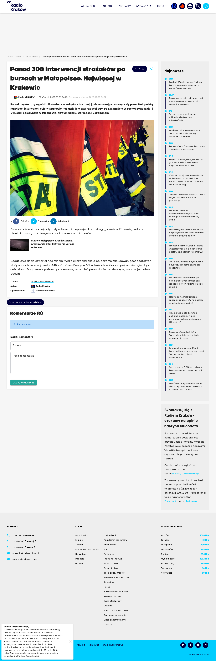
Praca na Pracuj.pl (113, 559)
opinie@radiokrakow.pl (185, 474)
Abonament (110, 545)
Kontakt (161, 6)
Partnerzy (109, 554)
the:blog (108, 606)
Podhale (79, 559)
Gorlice (79, 564)
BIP (105, 549)
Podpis (16, 345)
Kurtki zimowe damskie (116, 592)
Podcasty (124, 6)
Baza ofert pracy (113, 601)
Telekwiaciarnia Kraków (116, 578)
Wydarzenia (143, 6)
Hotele (107, 587)
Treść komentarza (23, 356)
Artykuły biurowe (112, 596)
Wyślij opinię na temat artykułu (25, 302)
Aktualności (89, 6)
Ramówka (94, 645)
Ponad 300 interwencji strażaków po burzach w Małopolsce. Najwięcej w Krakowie (84, 57)
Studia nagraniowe (113, 645)
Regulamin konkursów (115, 540)
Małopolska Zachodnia (87, 549)
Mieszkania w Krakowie (116, 611)
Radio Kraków (14, 57)
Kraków (79, 540)
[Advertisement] (108, 34)
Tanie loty (109, 582)
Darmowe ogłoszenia (115, 615)
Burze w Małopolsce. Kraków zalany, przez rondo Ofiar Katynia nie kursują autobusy (52, 244)
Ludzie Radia (110, 535)
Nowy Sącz (81, 554)
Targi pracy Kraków (114, 573)
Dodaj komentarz (23, 382)
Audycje (108, 6)
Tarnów (79, 545)
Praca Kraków (111, 564)
